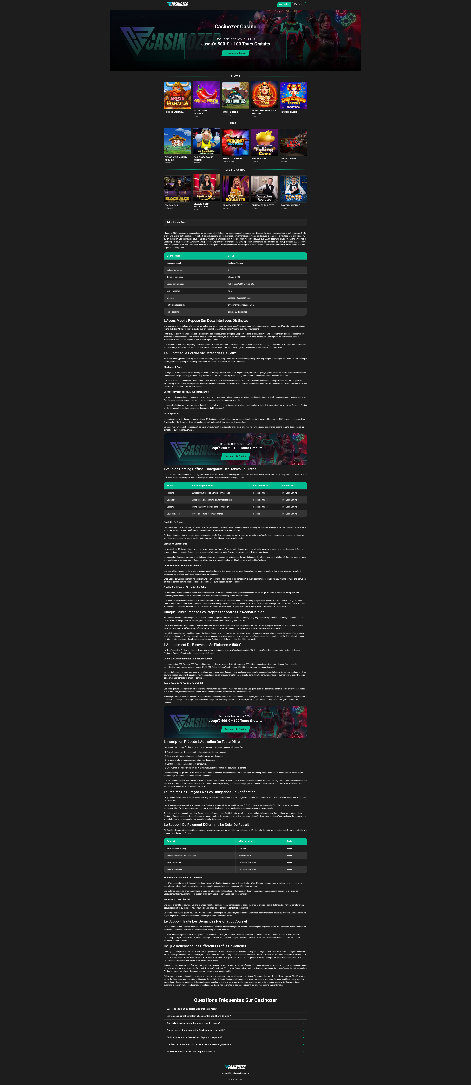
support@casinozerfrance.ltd (235, 1073)
